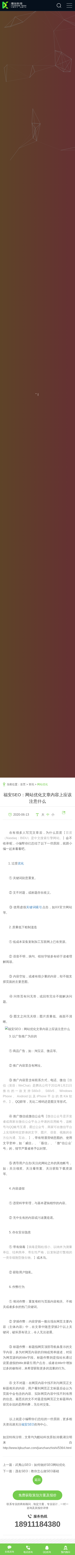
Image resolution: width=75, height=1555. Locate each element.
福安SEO (27, 1424)
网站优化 (42, 784)
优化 (21, 863)
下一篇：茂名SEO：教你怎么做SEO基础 (31, 1471)
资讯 (31, 784)
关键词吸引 (34, 907)
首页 (23, 784)
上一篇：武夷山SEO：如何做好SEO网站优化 (34, 1464)
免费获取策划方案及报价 (37, 1495)
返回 (37, 1479)
